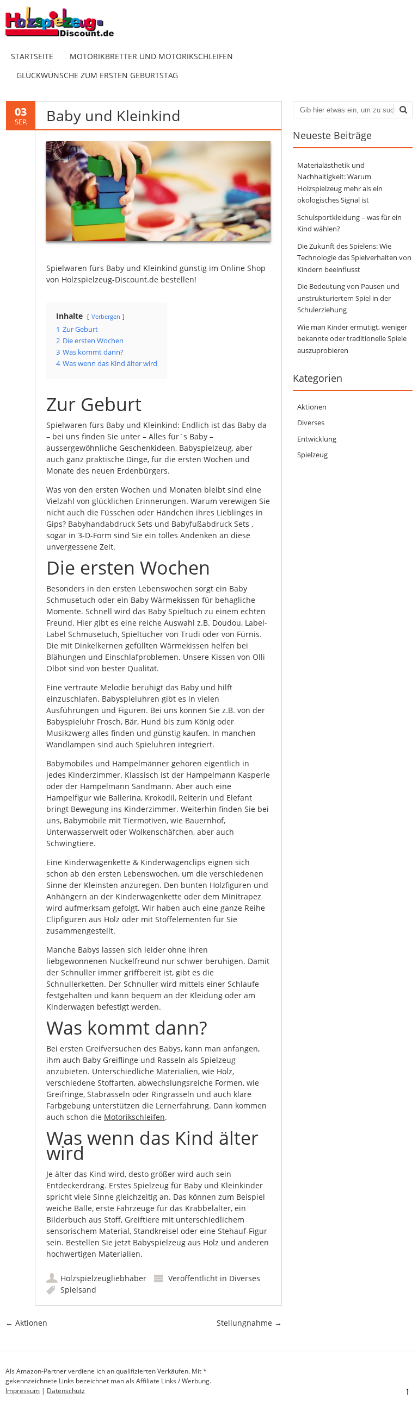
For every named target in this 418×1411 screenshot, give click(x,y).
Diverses (244, 1278)
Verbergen (105, 316)
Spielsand (78, 1289)
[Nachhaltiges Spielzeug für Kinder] (68, 35)
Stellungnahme (249, 1323)
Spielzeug (312, 454)
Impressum (22, 1390)
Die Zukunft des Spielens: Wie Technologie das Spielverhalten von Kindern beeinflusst (354, 257)
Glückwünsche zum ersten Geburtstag (97, 75)
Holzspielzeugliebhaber (103, 1278)
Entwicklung (316, 439)
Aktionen (26, 1323)
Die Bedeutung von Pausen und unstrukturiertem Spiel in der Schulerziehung (348, 297)
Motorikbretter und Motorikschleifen (151, 56)
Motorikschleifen (134, 1117)
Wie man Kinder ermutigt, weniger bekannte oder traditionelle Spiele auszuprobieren (352, 338)
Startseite (32, 56)
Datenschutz (66, 1390)
